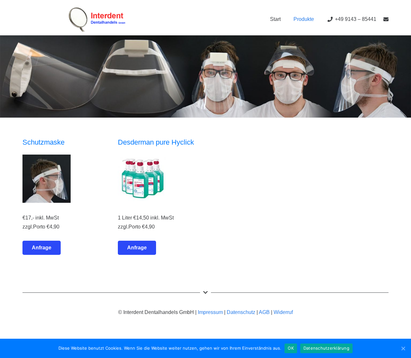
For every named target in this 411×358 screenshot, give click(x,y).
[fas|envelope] (386, 19)
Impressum (210, 312)
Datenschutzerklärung (326, 348)
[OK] (403, 348)
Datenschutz (241, 312)
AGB (264, 312)
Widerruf (283, 312)
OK (291, 348)
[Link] (97, 19)
